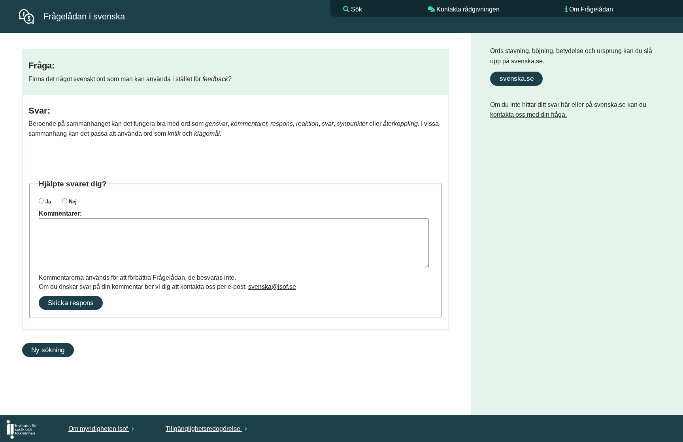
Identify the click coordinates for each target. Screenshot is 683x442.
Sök (356, 9)
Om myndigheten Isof (98, 428)
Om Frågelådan (591, 9)
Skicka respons (71, 303)
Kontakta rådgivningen (468, 9)
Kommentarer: (60, 213)
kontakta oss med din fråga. (528, 114)
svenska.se (517, 78)
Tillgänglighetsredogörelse (204, 428)
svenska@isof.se (272, 286)
